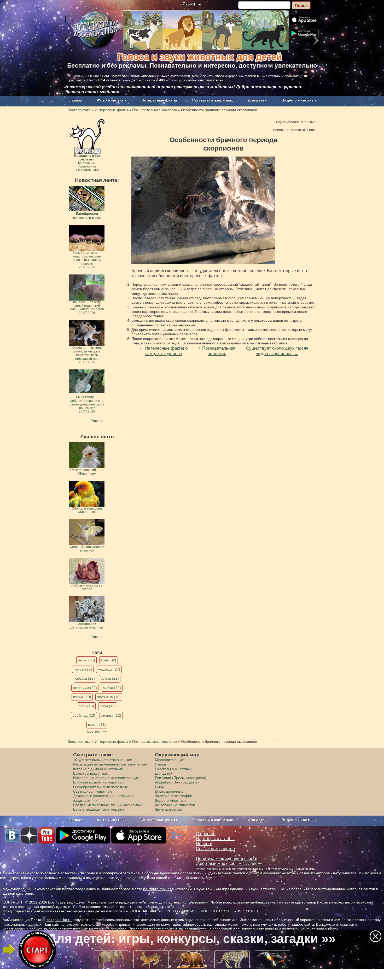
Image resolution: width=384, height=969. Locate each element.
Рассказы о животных (212, 100)
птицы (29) (83, 669)
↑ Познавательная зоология (217, 350)
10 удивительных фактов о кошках (102, 760)
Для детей (257, 100)
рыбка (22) (112, 688)
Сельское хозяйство (215, 848)
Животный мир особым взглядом (228, 863)
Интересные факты (159, 100)
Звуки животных (168, 809)
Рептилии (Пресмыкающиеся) (180, 778)
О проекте (206, 834)
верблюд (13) (84, 715)
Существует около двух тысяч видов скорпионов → (277, 350)
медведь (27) (109, 669)
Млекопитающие (169, 760)
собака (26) (85, 678)
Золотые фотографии (173, 796)
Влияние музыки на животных (98, 782)
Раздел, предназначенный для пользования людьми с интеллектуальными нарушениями (255, 868)
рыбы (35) (86, 660)
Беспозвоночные (169, 791)
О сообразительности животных (100, 787)
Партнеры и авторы (215, 838)
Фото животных (112, 100)
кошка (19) (82, 697)
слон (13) (108, 706)
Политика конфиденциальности (226, 858)
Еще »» (97, 421)
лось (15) (86, 706)
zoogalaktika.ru (59, 920)
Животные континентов (175, 805)
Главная (74, 100)
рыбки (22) (110, 678)
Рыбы (160, 787)
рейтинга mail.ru (157, 889)
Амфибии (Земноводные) (177, 782)
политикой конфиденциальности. (310, 929)
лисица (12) (111, 715)
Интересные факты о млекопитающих (106, 778)
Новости (204, 843)
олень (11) (97, 724)
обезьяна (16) (109, 697)
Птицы (160, 764)
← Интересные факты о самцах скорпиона (163, 350)
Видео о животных (299, 100)
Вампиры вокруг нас (90, 773)
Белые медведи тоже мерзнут (98, 809)
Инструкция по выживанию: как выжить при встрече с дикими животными (110, 766)
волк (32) (108, 660)
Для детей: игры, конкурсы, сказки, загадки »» (192, 938)
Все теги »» (97, 731)
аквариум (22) (85, 688)
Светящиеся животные (92, 791)
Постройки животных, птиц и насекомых (107, 805)
